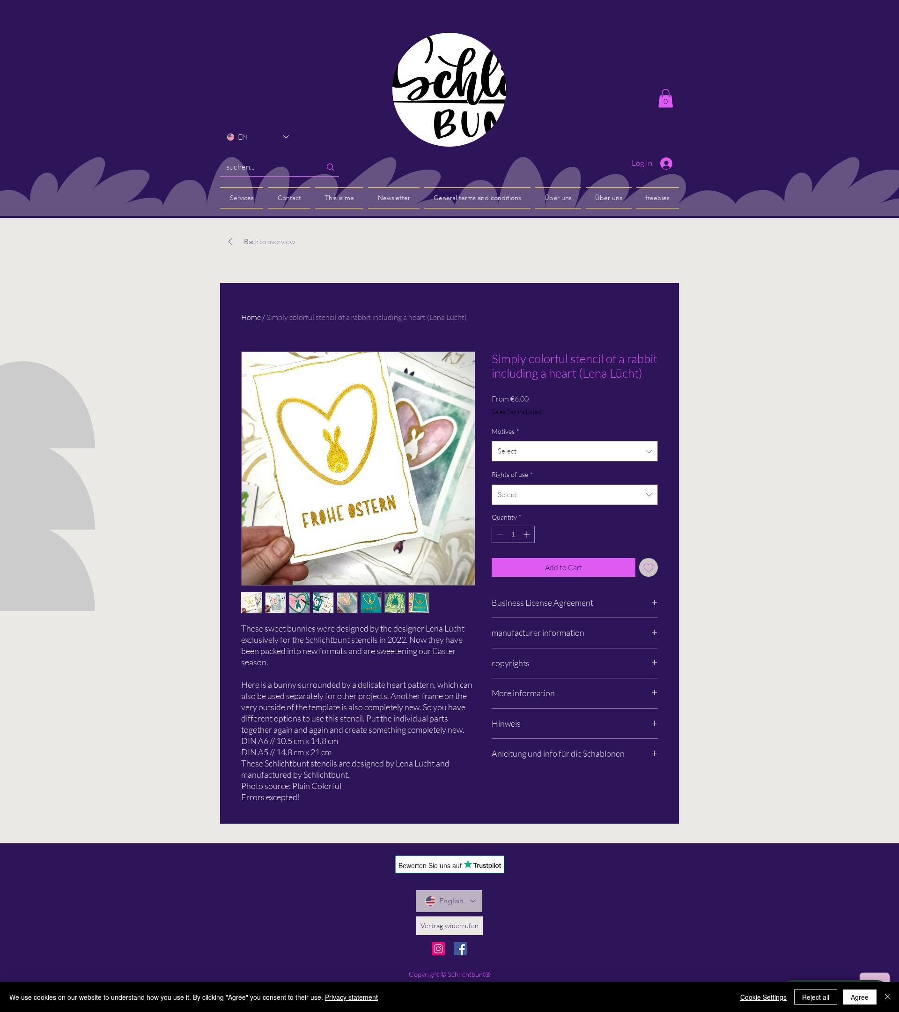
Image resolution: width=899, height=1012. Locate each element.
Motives (505, 431)
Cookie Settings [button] (763, 997)
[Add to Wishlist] (648, 567)
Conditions (242, 887)
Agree (860, 997)
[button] (665, 98)
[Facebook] (460, 948)
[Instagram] (438, 948)
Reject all (815, 997)
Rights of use (512, 474)
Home (251, 317)
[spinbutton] (513, 534)
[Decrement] (499, 534)
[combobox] (575, 451)
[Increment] (527, 534)
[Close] (887, 997)
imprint (237, 898)
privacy (237, 910)
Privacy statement (351, 997)
